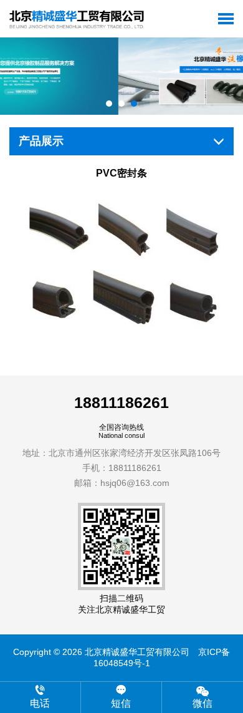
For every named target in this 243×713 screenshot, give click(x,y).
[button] (109, 103)
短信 (121, 703)
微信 (202, 703)
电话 (40, 703)
